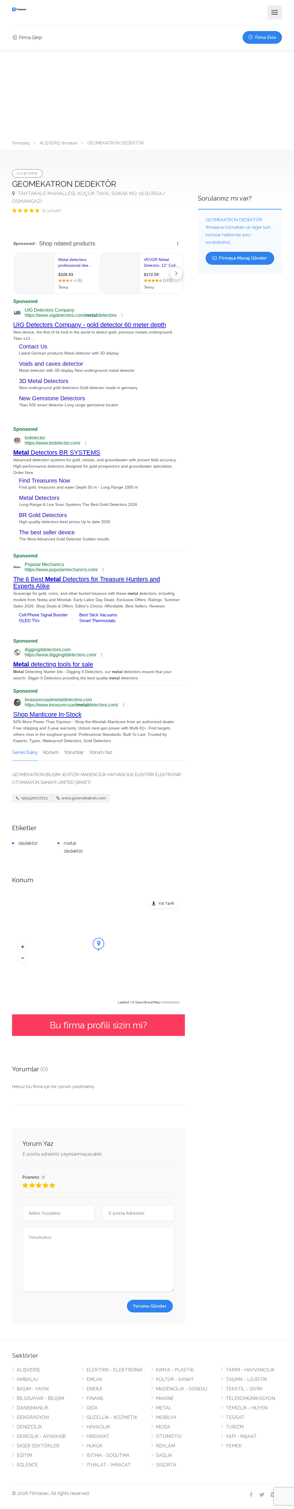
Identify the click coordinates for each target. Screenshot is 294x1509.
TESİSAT (235, 1417)
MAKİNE (165, 1398)
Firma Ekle (265, 37)
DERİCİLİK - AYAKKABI (41, 1436)
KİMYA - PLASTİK (175, 1370)
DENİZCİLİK (29, 1427)
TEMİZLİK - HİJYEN (247, 1408)
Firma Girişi (30, 37)
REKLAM (165, 1446)
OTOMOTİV (169, 1436)
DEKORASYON (33, 1417)
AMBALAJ (27, 1379)
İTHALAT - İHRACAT (108, 1465)
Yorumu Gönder (150, 1306)
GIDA (92, 1408)
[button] (23, 947)
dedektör (28, 843)
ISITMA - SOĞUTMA (107, 1455)
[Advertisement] (147, 93)
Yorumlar (74, 752)
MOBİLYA (166, 1417)
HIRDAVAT (97, 1436)
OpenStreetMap (147, 1002)
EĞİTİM (24, 1455)
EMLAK (94, 1379)
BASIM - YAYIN (33, 1389)
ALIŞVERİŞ (27, 173)
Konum (51, 752)
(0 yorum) (51, 210)
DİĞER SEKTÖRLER (38, 1446)
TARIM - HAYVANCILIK (250, 1370)
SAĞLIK (164, 1455)
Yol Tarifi (166, 903)
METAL (164, 1408)
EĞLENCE (27, 1465)
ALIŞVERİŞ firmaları (59, 143)
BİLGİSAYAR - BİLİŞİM (40, 1398)
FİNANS (94, 1398)
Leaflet (123, 1002)
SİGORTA (166, 1465)
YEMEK (234, 1446)
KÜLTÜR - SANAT (175, 1379)
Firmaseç (21, 143)
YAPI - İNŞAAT (241, 1436)
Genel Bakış (25, 752)
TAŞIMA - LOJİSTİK (246, 1379)
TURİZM (234, 1427)
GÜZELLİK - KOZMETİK (112, 1417)
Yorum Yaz (100, 752)
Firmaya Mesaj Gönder (242, 258)
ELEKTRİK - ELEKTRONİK (114, 1370)
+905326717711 (34, 798)
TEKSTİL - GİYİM (244, 1389)
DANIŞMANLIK (33, 1408)
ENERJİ (94, 1389)
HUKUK (94, 1446)
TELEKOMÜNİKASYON (250, 1398)
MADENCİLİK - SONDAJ (181, 1389)
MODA (163, 1427)
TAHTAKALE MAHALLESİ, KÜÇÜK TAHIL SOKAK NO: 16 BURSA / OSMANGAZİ (89, 197)
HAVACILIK (98, 1427)
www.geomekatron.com (83, 798)
